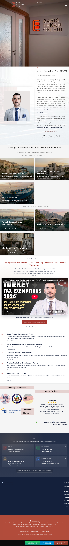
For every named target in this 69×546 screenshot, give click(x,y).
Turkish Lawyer (45, 531)
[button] (65, 5)
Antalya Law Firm (24, 531)
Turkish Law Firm (34, 531)
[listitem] (35, 337)
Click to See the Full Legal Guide (34, 322)
